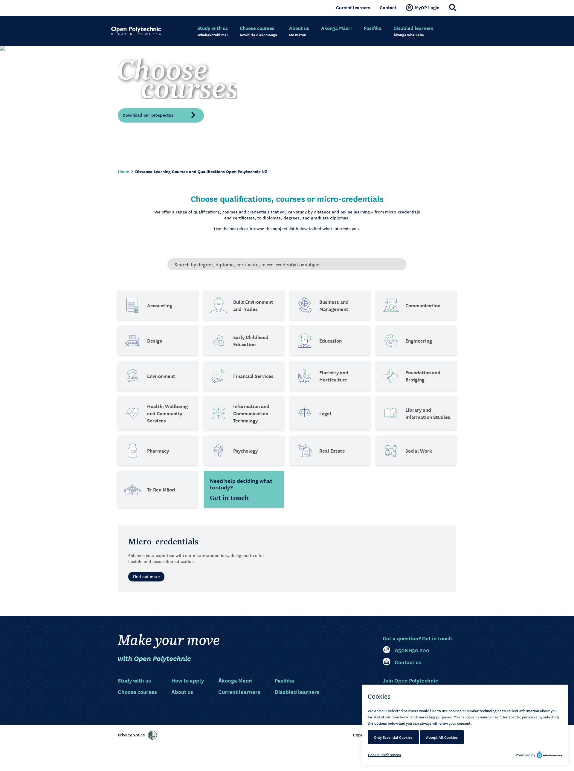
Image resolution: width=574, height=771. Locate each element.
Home (123, 171)
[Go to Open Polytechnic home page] (136, 31)
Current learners (353, 7)
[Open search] (452, 7)
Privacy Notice (131, 735)
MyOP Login (427, 7)
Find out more (146, 576)
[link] (152, 735)
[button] (161, 115)
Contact (388, 7)
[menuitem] (212, 31)
